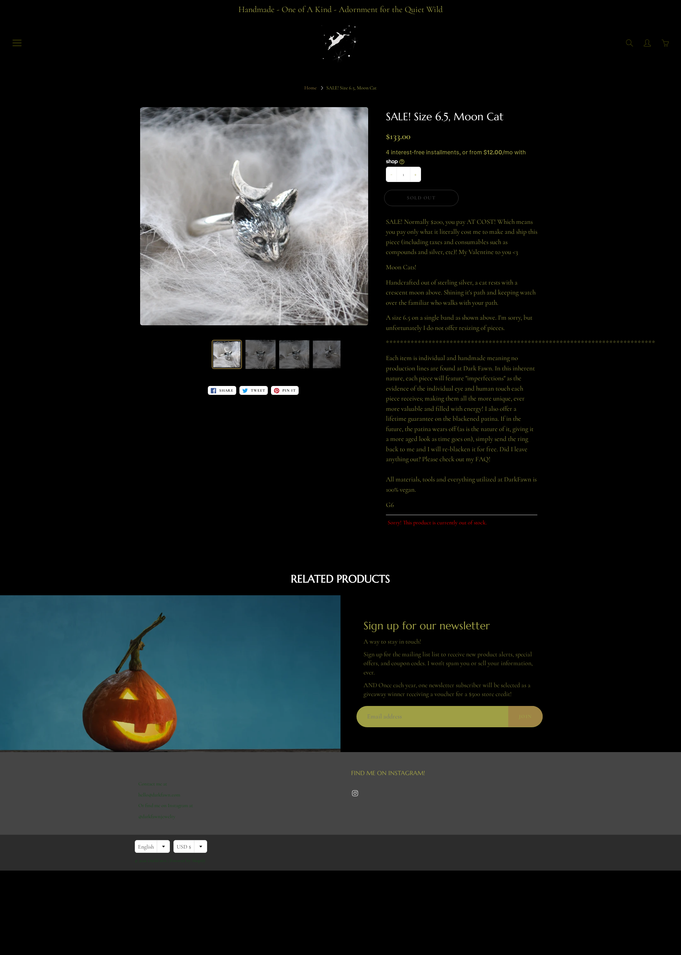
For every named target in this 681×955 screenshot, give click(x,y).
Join (525, 716)
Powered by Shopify (188, 860)
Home (310, 88)
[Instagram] (355, 793)
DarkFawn (157, 860)
